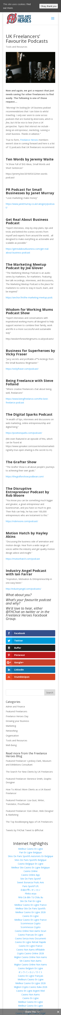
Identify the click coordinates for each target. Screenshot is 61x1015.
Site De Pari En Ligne (30, 901)
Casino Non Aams (30, 994)
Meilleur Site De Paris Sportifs (30, 908)
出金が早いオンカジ (30, 889)
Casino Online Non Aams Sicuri (30, 930)
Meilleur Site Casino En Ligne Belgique (30, 867)
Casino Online (31, 871)
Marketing (11, 725)
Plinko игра (30, 893)
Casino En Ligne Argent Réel (30, 990)
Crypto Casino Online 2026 (30, 953)
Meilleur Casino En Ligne (30, 848)
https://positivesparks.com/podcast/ (24, 432)
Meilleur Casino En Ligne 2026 (30, 912)
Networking (12, 730)
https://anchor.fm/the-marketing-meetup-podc (29, 297)
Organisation (12, 735)
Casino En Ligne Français (30, 975)
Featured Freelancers (16, 711)
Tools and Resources (16, 46)
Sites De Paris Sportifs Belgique (30, 859)
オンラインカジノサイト (30, 972)
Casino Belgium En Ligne (30, 968)
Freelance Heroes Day (17, 716)
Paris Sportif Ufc (30, 886)
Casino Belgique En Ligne (30, 863)
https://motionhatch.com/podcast (23, 558)
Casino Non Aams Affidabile (30, 949)
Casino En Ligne (31, 916)
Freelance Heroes (29, 139)
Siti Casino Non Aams (30, 960)
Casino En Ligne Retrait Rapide (30, 942)
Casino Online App (30, 874)
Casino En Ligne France (30, 945)
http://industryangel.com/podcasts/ (23, 588)
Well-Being (11, 745)
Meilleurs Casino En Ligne (30, 979)
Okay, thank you (48, 6)
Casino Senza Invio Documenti (30, 938)
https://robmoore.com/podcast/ (22, 521)
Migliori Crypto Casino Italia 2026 (30, 986)
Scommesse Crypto (31, 923)
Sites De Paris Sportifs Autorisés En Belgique (30, 856)
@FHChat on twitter (21, 611)
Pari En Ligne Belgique (30, 852)
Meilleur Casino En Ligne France (30, 904)
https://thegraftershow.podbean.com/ (25, 476)
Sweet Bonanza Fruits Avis (30, 882)
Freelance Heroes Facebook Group (26, 617)
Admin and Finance (15, 706)
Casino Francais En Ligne (30, 934)
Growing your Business (17, 720)
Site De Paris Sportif (30, 878)
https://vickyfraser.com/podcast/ (22, 368)
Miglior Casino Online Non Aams (30, 957)
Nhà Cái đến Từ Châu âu (30, 897)
